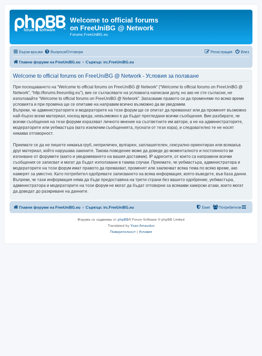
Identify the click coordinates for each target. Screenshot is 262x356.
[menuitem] (63, 52)
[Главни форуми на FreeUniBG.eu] (40, 22)
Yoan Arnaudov (142, 225)
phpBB (123, 219)
